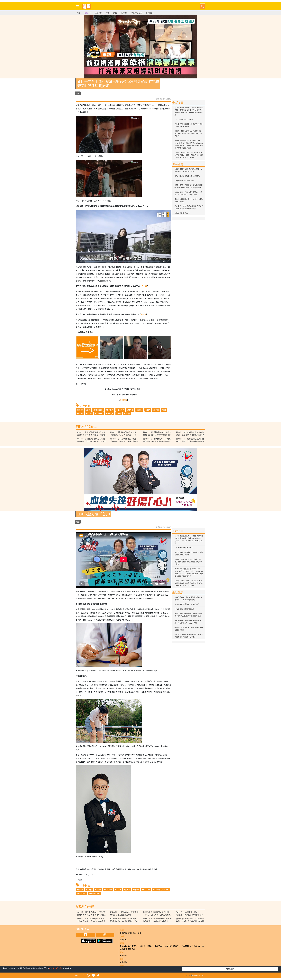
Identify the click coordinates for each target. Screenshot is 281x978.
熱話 (134, 933)
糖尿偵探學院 (95, 893)
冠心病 (98, 889)
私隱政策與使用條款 (56, 968)
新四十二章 (98, 410)
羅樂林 (139, 410)
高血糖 (89, 889)
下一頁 (144, 286)
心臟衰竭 (108, 889)
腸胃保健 (176, 946)
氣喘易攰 (146, 889)
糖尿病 (80, 889)
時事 (107, 13)
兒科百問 (185, 946)
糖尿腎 (136, 889)
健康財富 (124, 13)
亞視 (148, 410)
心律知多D (150, 13)
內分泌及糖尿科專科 (161, 889)
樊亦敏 (130, 410)
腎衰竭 (118, 889)
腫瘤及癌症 (159, 946)
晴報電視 (87, 13)
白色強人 (110, 410)
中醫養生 (150, 946)
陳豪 (88, 410)
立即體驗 (123, 400)
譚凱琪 (80, 410)
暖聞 (139, 933)
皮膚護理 (123, 948)
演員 (119, 413)
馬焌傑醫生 (82, 893)
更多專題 (131, 948)
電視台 (80, 413)
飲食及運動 (132, 946)
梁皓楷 (127, 413)
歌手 (164, 410)
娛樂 (77, 93)
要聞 (130, 933)
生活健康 (141, 946)
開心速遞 (120, 410)
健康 (78, 13)
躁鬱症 (156, 410)
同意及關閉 (230, 969)
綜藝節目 (99, 413)
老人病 (201, 946)
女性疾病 (193, 946)
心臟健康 (168, 946)
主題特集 (98, 13)
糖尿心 (127, 889)
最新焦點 (123, 933)
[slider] (123, 261)
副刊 (115, 13)
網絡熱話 (110, 413)
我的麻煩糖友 (136, 13)
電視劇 (89, 413)
